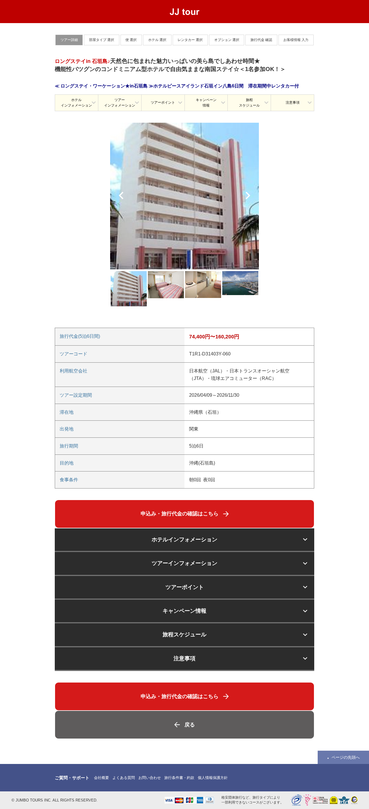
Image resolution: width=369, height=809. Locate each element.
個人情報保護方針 (213, 778)
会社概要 (101, 778)
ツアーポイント (163, 102)
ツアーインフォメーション (119, 102)
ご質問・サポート (72, 777)
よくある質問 (123, 778)
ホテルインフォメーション (76, 102)
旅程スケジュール (249, 102)
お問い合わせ (149, 778)
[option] (184, 196)
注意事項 (293, 102)
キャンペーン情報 (206, 102)
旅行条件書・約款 (179, 778)
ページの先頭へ (346, 757)
